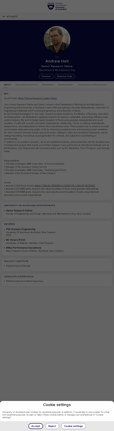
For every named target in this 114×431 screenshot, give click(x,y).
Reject (52, 426)
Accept (35, 426)
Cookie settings (73, 426)
